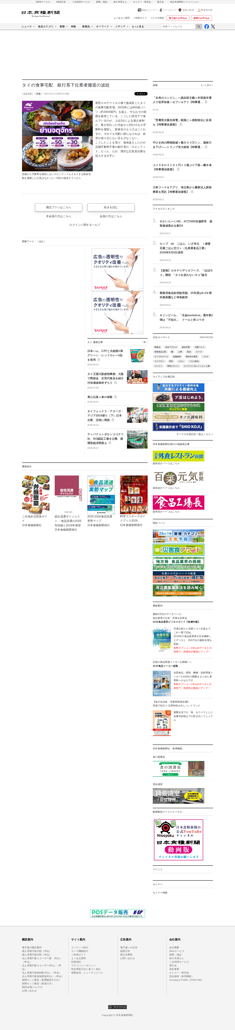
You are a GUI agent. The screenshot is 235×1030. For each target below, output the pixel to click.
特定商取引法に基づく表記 (86, 969)
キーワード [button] (102, 26)
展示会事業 (126, 954)
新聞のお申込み (202, 18)
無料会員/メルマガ (32, 987)
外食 (38, 94)
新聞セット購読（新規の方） (38, 983)
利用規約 (76, 961)
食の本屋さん (120, 2)
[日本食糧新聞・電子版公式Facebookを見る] (206, 26)
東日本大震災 (192, 357)
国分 (189, 352)
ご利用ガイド (140, 18)
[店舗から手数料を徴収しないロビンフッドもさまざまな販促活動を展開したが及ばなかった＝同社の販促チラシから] (57, 136)
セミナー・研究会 (142, 2)
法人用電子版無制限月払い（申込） (41, 972)
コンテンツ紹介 (79, 947)
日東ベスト (200, 347)
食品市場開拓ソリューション (184, 2)
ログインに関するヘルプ (84, 224)
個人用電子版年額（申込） (36, 954)
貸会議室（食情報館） (181, 976)
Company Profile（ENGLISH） (186, 979)
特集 (73, 26)
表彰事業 (174, 969)
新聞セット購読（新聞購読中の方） (41, 979)
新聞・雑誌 (101, 2)
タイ (41, 242)
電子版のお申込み (178, 18)
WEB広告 (61, 2)
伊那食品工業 (160, 352)
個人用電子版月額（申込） (36, 951)
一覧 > (145, 342)
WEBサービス (43, 2)
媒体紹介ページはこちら (166, 463)
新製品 (157, 347)
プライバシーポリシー (83, 965)
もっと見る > (207, 85)
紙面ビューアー (150, 10)
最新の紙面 (188, 10)
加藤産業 (177, 357)
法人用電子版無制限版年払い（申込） (43, 976)
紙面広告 (125, 951)
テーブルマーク (161, 357)
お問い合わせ (29, 990)
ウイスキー (159, 361)
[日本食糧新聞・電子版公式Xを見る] (213, 26)
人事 (180, 352)
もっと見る (138, 26)
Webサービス (176, 951)
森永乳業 (186, 347)
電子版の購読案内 (32, 947)
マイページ (119, 1007)
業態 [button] (62, 26)
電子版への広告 (128, 947)
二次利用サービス (81, 2)
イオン (181, 361)
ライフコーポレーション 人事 (197, 366)
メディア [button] (120, 26)
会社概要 (174, 947)
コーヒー (158, 366)
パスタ (206, 357)
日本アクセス (171, 347)
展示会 (160, 2)
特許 (171, 361)
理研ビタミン (173, 366)
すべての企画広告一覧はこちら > (195, 434)
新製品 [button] (86, 26)
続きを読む (111, 207)
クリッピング (169, 10)
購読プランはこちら (58, 207)
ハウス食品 (194, 361)
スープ (199, 352)
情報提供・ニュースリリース (87, 972)
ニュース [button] (27, 26)
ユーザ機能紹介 (79, 951)
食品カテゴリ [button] (46, 26)
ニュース (27, 94)
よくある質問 (78, 958)
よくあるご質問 (122, 18)
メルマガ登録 (157, 18)
